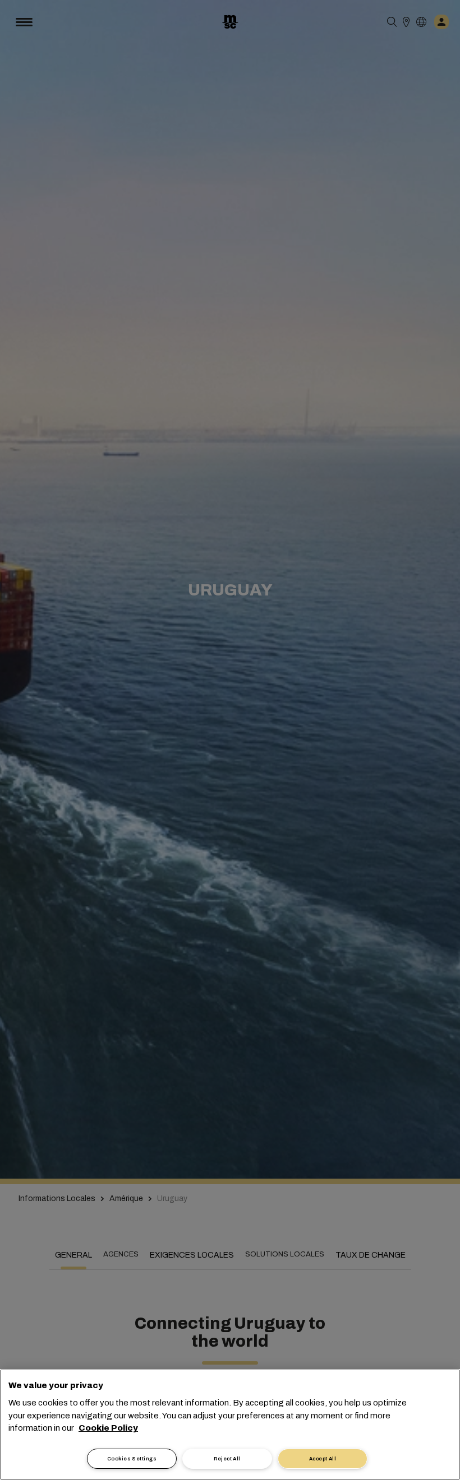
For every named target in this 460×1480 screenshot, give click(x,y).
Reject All (227, 1459)
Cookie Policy (108, 1427)
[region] (230, 1424)
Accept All (323, 1459)
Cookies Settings (132, 1459)
